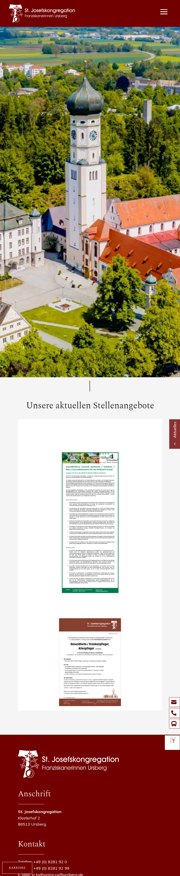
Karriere (17, 868)
